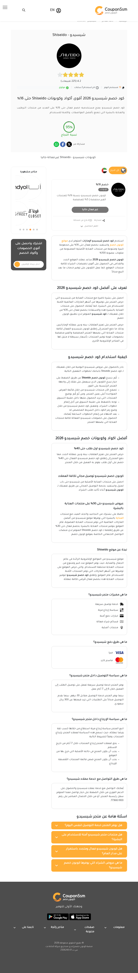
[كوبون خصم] (111, 10)
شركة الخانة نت (53, 946)
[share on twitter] (69, 144)
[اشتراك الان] (17, 264)
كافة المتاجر (107, 21)
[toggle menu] (22, 10)
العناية (120, 518)
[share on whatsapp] (56, 144)
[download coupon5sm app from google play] (58, 917)
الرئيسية (123, 21)
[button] (58, 10)
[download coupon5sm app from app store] (80, 917)
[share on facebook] (62, 144)
